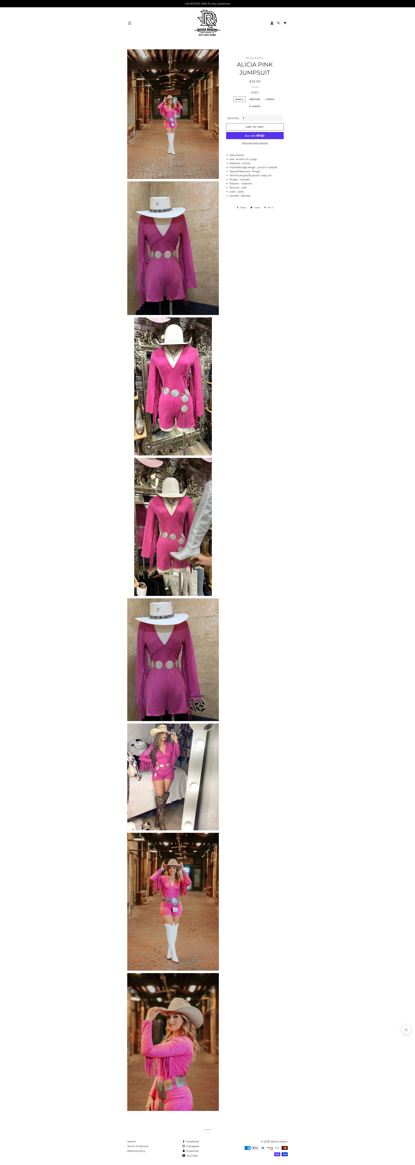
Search (131, 1141)
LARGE (270, 99)
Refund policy (136, 1150)
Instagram (193, 1146)
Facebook (192, 1141)
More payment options (255, 143)
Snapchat (192, 1150)
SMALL (239, 99)
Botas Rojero (279, 1141)
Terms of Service (137, 1146)
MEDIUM (254, 99)
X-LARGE (255, 106)
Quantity (233, 118)
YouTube (192, 1155)
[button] (406, 1030)
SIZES (255, 92)
